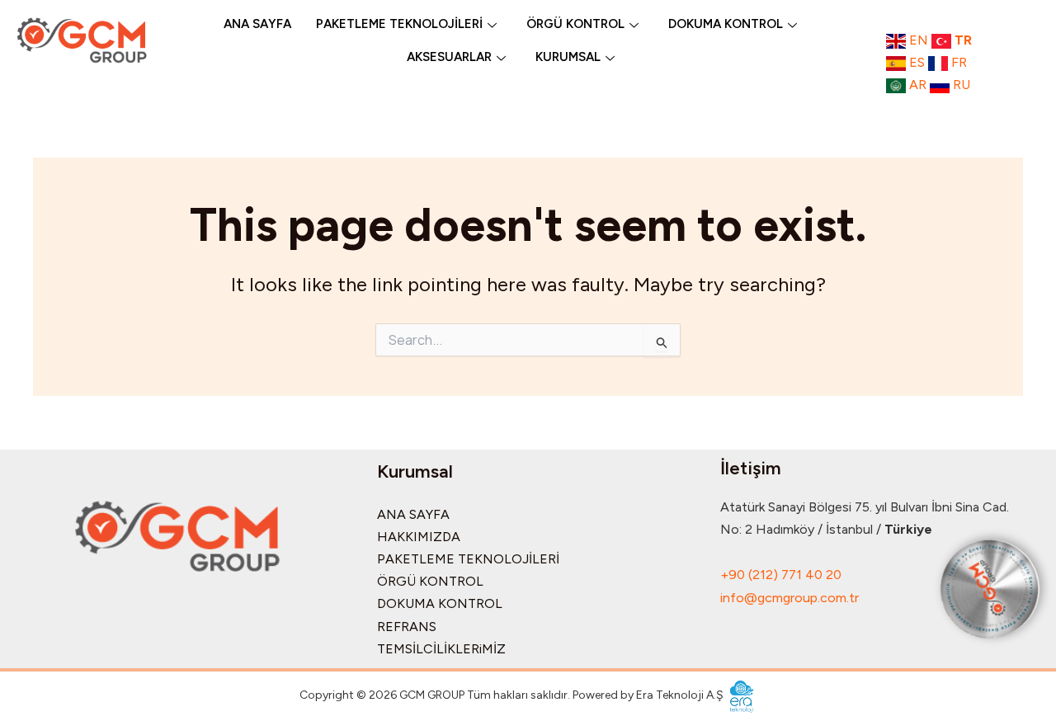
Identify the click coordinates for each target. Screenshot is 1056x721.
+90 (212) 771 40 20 (781, 574)
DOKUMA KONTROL (725, 23)
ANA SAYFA (257, 23)
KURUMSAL (568, 56)
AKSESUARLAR (449, 56)
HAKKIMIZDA (418, 536)
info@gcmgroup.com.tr (789, 598)
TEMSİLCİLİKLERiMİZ (441, 649)
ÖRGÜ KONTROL (575, 23)
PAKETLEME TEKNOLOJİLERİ (399, 23)
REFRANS (406, 626)
